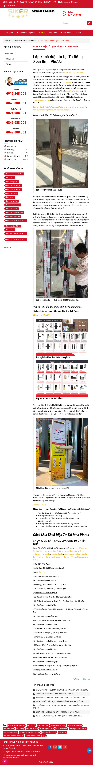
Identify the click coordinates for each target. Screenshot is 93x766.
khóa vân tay (10, 197)
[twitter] (60, 747)
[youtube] (65, 747)
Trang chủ (9, 32)
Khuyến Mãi (10, 59)
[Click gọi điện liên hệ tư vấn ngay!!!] (5, 761)
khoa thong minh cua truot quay (14, 234)
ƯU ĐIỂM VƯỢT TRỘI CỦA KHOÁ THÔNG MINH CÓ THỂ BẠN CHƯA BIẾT (60, 698)
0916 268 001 (43, 572)
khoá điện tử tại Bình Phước (74, 72)
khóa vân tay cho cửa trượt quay (65, 557)
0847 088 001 (16, 132)
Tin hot (8, 64)
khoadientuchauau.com (41, 100)
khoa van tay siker (44, 554)
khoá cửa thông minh (55, 110)
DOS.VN (51, 762)
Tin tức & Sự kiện (20, 40)
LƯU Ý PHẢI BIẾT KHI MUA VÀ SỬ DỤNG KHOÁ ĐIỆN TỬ (54, 694)
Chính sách (66, 32)
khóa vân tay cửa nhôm (61, 551)
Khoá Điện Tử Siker (39, 505)
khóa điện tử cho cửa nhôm (14, 213)
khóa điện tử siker (11, 209)
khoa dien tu (10, 230)
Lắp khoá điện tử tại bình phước (44, 107)
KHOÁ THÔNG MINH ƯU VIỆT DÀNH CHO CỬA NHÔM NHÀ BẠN (57, 712)
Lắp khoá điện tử (61, 107)
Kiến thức (31, 40)
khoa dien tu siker (57, 554)
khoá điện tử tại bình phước (77, 107)
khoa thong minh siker (71, 554)
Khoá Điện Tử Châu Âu (74, 91)
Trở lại (77, 679)
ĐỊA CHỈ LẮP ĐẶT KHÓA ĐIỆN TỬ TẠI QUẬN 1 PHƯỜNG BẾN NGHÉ (58, 716)
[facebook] (50, 747)
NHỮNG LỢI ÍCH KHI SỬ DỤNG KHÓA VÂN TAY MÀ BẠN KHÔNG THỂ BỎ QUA (61, 690)
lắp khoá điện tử (45, 70)
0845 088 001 (16, 122)
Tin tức (42, 32)
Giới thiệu (53, 32)
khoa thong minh (48, 557)
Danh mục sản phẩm (26, 32)
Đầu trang (86, 679)
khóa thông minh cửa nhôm (14, 174)
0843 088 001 (16, 103)
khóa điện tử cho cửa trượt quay (14, 239)
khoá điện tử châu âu (40, 110)
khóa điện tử (10, 178)
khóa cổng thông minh (13, 216)
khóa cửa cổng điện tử (13, 226)
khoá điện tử (66, 82)
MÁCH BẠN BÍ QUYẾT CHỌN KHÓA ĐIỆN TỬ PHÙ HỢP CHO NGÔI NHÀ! (59, 701)
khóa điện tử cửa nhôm (44, 551)
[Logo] (31, 14)
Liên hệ (78, 32)
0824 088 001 (16, 113)
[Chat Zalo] (89, 751)
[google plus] (55, 747)
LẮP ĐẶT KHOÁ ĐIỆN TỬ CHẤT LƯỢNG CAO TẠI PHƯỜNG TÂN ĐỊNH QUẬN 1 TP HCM (61, 706)
